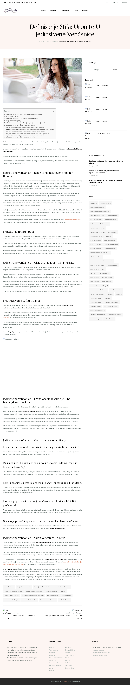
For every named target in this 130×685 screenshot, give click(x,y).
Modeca (67, 653)
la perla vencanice (52, 595)
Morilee (51, 671)
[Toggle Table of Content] (51, 111)
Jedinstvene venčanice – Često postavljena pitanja (20, 125)
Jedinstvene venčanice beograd (13, 591)
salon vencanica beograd (12, 600)
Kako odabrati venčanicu (97, 215)
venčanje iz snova (109, 319)
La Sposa (52, 655)
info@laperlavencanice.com (101, 653)
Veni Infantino (53, 650)
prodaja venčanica (110, 248)
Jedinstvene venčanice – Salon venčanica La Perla (20, 137)
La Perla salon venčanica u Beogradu (33, 595)
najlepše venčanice (95, 244)
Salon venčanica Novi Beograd (99, 286)
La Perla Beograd (103, 224)
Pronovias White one (56, 658)
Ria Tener (68, 647)
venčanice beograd (95, 302)
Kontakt (85, 10)
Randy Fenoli (69, 655)
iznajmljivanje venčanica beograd (43, 587)
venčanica (6, 317)
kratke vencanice (112, 215)
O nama (53, 10)
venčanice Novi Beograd (111, 302)
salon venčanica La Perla (30, 600)
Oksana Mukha (70, 650)
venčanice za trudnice (115, 314)
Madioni (67, 660)
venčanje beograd (95, 319)
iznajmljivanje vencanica (24, 587)
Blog (76, 10)
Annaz (51, 668)
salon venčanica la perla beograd (99, 273)
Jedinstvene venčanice (63, 587)
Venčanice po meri (64, 600)
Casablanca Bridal (55, 663)
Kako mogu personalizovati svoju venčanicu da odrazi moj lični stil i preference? (28, 133)
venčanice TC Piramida (110, 306)
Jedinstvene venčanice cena (34, 591)
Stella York (52, 660)
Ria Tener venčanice (96, 257)
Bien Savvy (93, 203)
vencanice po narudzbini (97, 294)
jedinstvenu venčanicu (72, 220)
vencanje (110, 294)
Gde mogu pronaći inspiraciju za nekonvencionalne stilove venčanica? (26, 135)
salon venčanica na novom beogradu (100, 281)
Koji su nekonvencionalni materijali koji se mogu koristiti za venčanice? (26, 127)
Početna (43, 10)
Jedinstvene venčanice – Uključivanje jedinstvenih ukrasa (22, 118)
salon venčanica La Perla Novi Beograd (101, 277)
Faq (107, 2)
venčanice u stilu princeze (97, 310)
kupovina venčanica (110, 219)
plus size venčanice (95, 248)
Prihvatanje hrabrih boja (12, 116)
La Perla (63, 591)
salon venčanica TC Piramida (98, 290)
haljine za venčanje (105, 203)
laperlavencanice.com (100, 655)
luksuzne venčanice (109, 240)
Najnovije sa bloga (52, 41)
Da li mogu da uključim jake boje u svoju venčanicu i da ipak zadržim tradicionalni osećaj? (31, 129)
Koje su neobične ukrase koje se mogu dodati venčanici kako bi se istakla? (27, 131)
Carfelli (67, 663)
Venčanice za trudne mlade (98, 314)
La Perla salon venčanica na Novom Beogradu (103, 232)
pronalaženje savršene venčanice (99, 253)
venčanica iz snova (95, 298)
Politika (124, 2)
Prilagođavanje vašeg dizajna (14, 121)
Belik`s (51, 647)
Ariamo (67, 658)
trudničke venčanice (115, 290)
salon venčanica (66, 595)
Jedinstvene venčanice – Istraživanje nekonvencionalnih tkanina (24, 114)
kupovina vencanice (51, 591)
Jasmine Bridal (69, 668)
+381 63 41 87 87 (98, 650)
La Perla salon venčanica (12, 595)
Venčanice (65, 10)
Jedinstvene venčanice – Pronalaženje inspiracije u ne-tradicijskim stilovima (27, 123)
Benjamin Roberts (55, 665)
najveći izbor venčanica (111, 244)
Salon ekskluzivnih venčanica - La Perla (101, 261)
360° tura (115, 2)
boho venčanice (9, 587)
